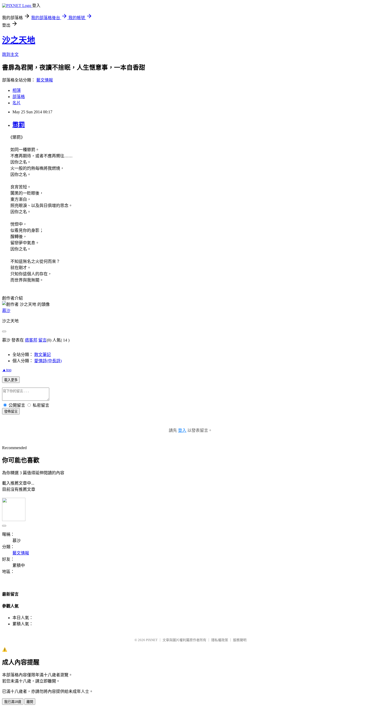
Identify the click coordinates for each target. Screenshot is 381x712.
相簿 (16, 90)
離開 (29, 702)
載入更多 (11, 380)
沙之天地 (18, 40)
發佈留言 (11, 411)
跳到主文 (10, 54)
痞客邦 (31, 340)
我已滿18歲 (12, 702)
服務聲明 (239, 640)
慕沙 (6, 310)
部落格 (18, 96)
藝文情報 (44, 80)
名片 (16, 103)
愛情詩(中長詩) (48, 361)
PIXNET (152, 640)
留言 (42, 340)
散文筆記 (42, 354)
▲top (6, 370)
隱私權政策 (219, 640)
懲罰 (18, 124)
